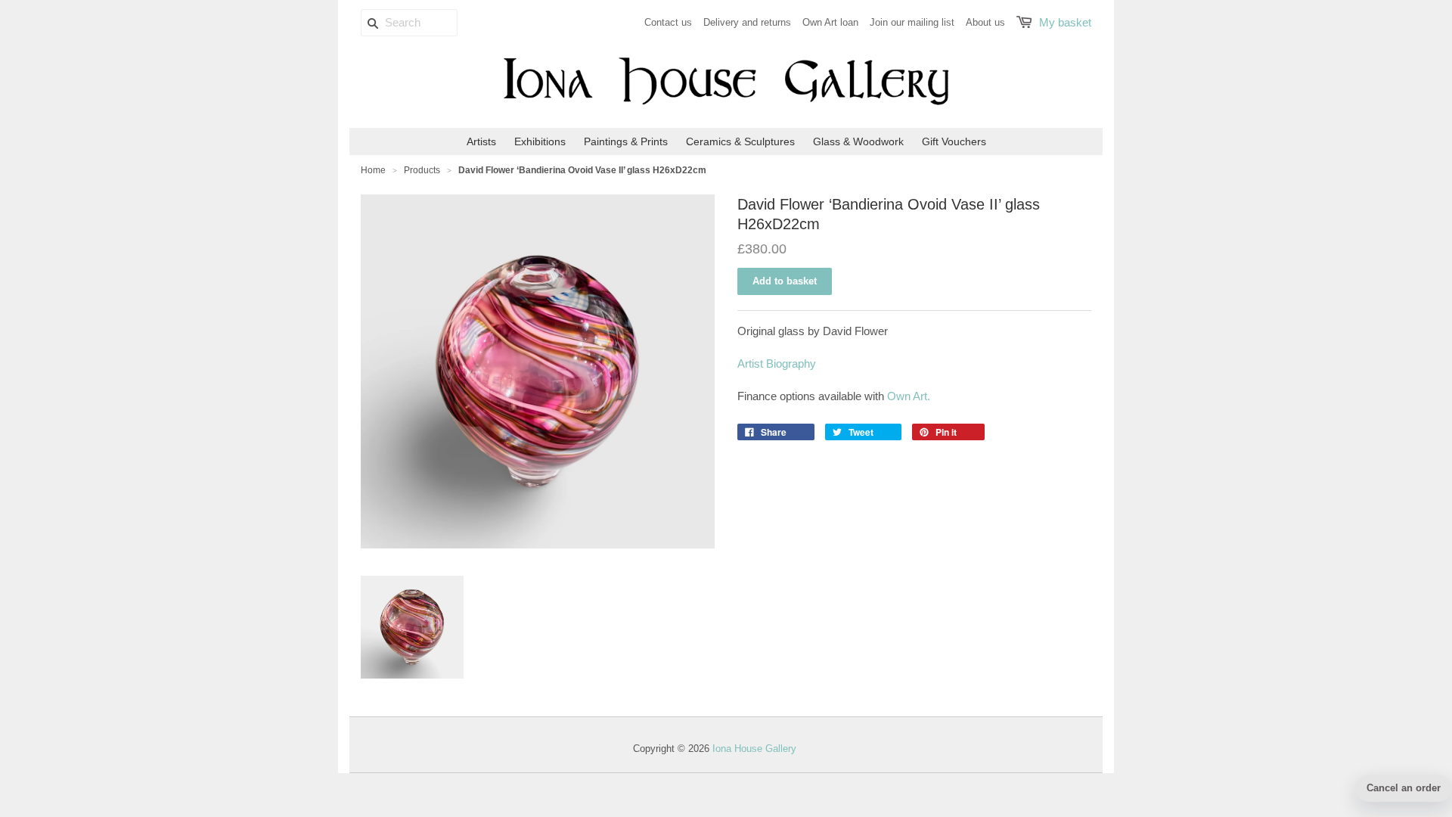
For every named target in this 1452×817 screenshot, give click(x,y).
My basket (1065, 22)
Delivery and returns (747, 22)
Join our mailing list (912, 22)
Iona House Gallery (754, 748)
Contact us (668, 22)
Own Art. (908, 396)
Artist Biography (778, 363)
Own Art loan (830, 22)
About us (985, 22)
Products (422, 170)
